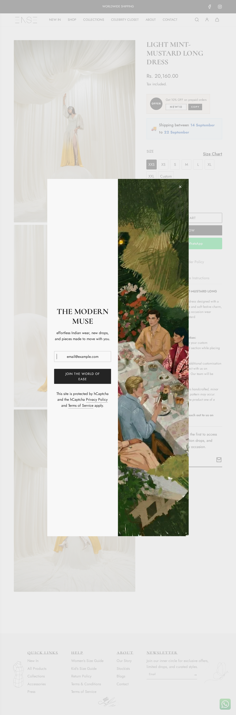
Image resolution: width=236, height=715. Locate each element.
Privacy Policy (97, 399)
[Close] (180, 186)
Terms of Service (80, 405)
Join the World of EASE (82, 376)
